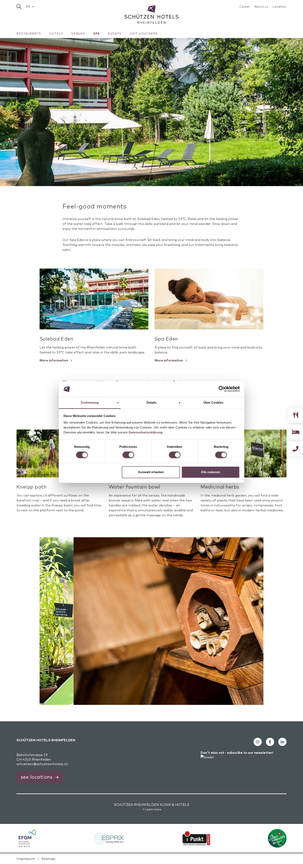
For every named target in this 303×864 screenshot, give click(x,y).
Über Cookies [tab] (213, 402)
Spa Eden (166, 339)
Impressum (25, 859)
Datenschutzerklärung (146, 432)
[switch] (128, 455)
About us (261, 6)
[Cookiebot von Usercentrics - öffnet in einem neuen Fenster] (222, 389)
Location (279, 6)
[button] (30, 6)
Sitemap (48, 859)
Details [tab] (152, 402)
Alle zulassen (210, 472)
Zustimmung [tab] (90, 402)
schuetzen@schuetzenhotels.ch (42, 764)
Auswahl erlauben (151, 472)
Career (244, 6)
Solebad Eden (56, 339)
